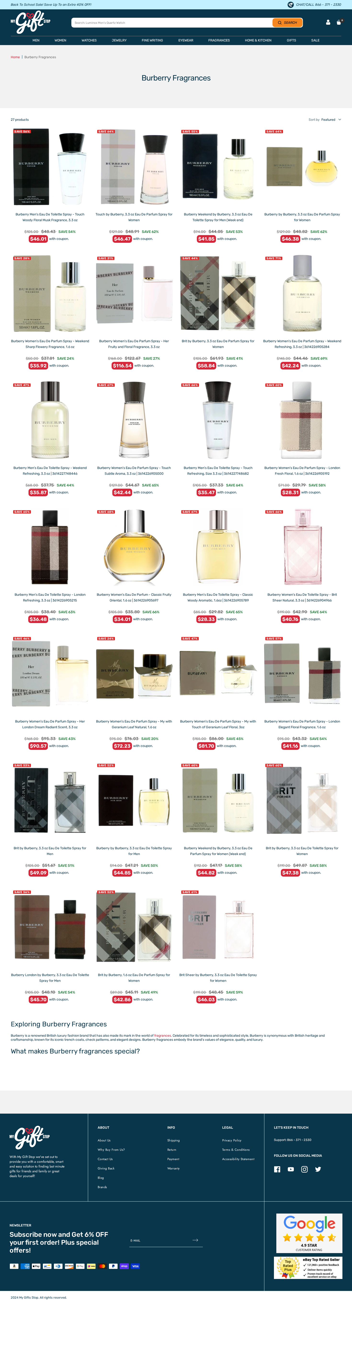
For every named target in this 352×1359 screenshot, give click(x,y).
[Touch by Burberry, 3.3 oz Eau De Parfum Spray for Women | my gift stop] (134, 166)
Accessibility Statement (238, 1159)
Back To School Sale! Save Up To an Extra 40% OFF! (51, 5)
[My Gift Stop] (30, 1128)
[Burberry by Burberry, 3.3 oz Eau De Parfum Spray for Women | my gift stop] (302, 166)
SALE (315, 40)
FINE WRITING (152, 40)
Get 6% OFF (90, 1234)
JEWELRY (119, 40)
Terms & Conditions (236, 1149)
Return (171, 1149)
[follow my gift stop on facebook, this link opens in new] (277, 1171)
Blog (101, 1177)
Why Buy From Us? (111, 1149)
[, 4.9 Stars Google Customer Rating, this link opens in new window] (309, 1233)
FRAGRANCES (219, 40)
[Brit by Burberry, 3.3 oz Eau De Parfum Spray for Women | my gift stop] (218, 293)
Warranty (173, 1168)
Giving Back (106, 1168)
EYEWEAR (185, 40)
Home (15, 57)
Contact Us (105, 1159)
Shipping (173, 1140)
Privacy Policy (232, 1140)
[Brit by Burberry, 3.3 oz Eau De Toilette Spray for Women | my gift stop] (302, 800)
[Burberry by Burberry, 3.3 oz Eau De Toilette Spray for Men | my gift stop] (134, 800)
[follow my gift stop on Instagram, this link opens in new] (304, 1171)
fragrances (162, 1036)
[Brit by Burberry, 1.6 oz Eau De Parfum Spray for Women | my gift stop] (134, 927)
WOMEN (60, 40)
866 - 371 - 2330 (299, 1140)
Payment (173, 1159)
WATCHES (89, 40)
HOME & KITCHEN (258, 40)
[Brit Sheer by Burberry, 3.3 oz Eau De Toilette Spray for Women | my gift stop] (218, 927)
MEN (36, 40)
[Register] (195, 1240)
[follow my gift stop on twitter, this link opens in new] (318, 1171)
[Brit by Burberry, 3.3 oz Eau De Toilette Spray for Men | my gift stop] (50, 800)
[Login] (328, 23)
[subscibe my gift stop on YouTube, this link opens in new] (291, 1171)
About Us (104, 1140)
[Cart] (338, 22)
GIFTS (291, 40)
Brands (102, 1187)
